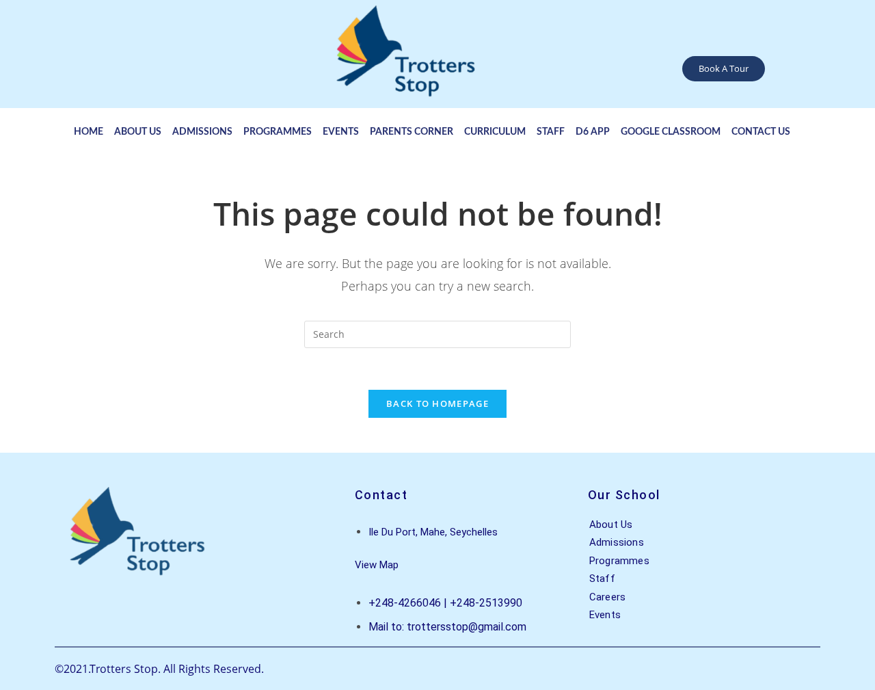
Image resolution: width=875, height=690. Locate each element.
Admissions (202, 132)
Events (341, 132)
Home (88, 132)
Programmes (277, 132)
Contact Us (760, 132)
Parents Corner (411, 132)
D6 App (593, 132)
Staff (551, 132)
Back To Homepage (437, 403)
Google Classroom (671, 132)
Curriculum (495, 132)
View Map (377, 565)
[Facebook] (792, 70)
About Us (137, 132)
